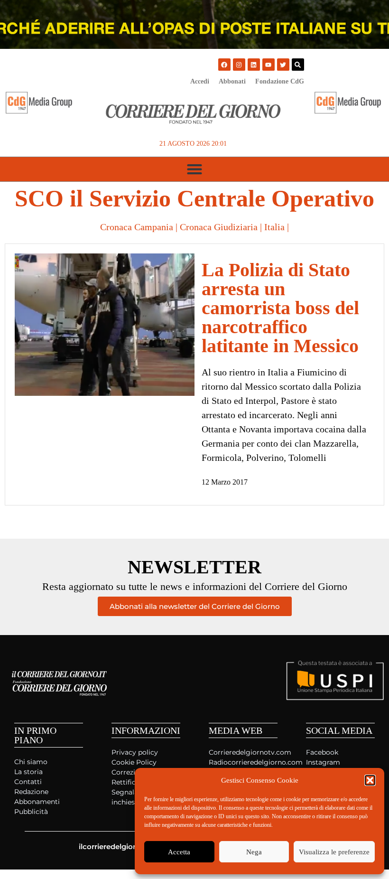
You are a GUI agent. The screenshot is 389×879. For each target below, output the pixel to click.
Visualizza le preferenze (334, 852)
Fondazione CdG (279, 81)
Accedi (199, 81)
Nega (254, 852)
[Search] (298, 64)
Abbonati (232, 81)
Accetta (179, 852)
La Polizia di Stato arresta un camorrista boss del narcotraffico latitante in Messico (280, 307)
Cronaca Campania (136, 227)
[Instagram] (239, 64)
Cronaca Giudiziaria (219, 227)
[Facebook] (224, 64)
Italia (274, 227)
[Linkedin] (254, 64)
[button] (370, 780)
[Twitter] (283, 64)
